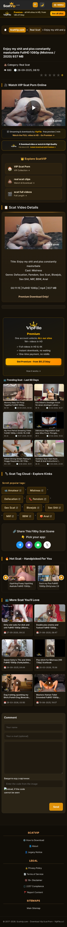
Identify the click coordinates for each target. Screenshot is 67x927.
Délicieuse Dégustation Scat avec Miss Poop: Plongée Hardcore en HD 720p (47, 431)
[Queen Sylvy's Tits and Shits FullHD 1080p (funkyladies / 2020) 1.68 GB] (17, 648)
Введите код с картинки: (17, 778)
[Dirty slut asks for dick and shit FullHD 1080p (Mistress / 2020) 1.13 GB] (17, 613)
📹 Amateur (11, 490)
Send (56, 806)
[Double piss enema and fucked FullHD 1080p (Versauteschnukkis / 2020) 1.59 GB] (49, 613)
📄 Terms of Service (33, 874)
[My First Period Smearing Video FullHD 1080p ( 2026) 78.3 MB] (18, 420)
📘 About (33, 846)
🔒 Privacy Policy (33, 868)
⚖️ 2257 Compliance (33, 886)
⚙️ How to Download (33, 840)
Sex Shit (53, 507)
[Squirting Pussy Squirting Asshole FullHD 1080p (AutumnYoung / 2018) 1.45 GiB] (21, 573)
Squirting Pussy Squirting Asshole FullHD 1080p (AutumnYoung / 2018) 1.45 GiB (21, 587)
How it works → (33, 371)
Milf (8, 516)
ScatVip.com (17, 29)
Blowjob (31, 507)
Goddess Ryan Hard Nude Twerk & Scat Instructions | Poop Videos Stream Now (46, 460)
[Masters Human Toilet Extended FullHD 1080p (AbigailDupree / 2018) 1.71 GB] (49, 683)
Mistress (35, 490)
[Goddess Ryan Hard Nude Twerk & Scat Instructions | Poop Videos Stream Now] (49, 448)
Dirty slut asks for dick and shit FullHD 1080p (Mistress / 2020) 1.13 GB (17, 626)
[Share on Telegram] (19, 545)
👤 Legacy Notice (33, 852)
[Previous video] (5, 577)
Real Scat (35, 29)
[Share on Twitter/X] (47, 545)
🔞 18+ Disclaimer (33, 880)
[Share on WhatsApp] (38, 545)
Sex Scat (9, 507)
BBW (25, 516)
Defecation (11, 499)
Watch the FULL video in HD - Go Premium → (33, 135)
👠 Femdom (36, 499)
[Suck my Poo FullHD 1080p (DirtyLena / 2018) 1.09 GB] (51, 573)
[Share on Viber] (29, 545)
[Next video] (61, 577)
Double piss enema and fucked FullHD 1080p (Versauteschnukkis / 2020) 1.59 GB (49, 626)
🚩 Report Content (33, 892)
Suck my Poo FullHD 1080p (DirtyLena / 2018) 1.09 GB (51, 586)
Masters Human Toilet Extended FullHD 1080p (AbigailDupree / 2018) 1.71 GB (49, 696)
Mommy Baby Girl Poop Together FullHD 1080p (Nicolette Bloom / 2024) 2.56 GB (17, 403)
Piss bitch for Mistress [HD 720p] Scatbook (49, 661)
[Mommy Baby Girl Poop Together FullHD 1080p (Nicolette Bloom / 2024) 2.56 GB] (18, 392)
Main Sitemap (33, 908)
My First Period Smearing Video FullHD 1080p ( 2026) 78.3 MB (17, 431)
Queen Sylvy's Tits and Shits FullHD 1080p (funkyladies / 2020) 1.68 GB (17, 661)
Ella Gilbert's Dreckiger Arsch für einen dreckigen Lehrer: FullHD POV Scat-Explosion (47, 403)
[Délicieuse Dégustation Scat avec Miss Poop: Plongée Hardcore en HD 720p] (49, 420)
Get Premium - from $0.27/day (33, 361)
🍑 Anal (44, 516)
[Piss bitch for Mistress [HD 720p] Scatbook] (49, 648)
